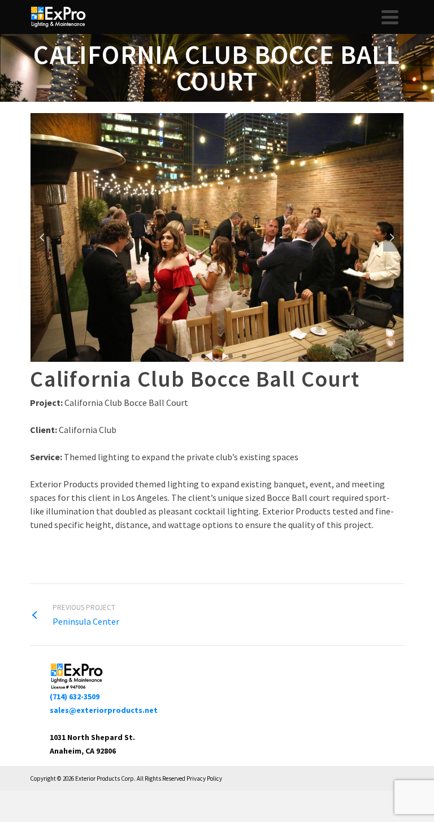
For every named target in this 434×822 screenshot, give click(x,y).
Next (391, 237)
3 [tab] (217, 356)
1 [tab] (190, 356)
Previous (42, 237)
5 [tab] (244, 356)
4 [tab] (230, 356)
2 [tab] (203, 356)
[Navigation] (390, 17)
